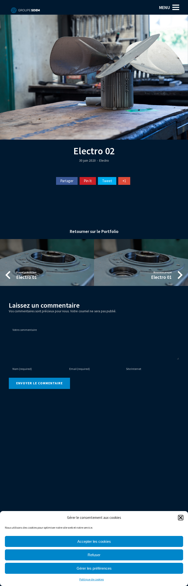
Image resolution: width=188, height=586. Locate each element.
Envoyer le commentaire (39, 383)
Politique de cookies (91, 579)
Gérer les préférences (94, 568)
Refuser (94, 555)
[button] (180, 517)
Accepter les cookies (94, 541)
